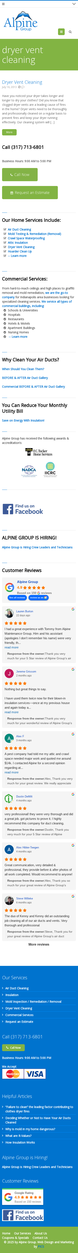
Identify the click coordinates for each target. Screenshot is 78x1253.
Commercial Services (19, 1015)
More (9, 132)
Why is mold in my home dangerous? (30, 1129)
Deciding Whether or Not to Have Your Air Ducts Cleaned (38, 1120)
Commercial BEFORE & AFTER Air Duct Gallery (33, 386)
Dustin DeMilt (24, 796)
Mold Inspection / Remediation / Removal (33, 1001)
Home (6, 1233)
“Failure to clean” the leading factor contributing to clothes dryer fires (39, 1109)
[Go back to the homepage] (20, 21)
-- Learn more (17, 256)
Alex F (20, 736)
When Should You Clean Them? (23, 369)
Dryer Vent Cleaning (22, 82)
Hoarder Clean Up (20, 251)
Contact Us (40, 1238)
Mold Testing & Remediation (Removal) (34, 234)
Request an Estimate (32, 192)
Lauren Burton (24, 611)
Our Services (22, 1233)
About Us (41, 1233)
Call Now (21, 174)
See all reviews (17, 597)
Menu (64, 32)
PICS (41, 1246)
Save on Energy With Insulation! (23, 420)
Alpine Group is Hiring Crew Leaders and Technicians (37, 547)
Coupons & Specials (15, 1238)
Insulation (12, 995)
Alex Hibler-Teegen (27, 847)
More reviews (38, 944)
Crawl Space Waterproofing (26, 238)
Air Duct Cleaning (19, 229)
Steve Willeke (24, 898)
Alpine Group (27, 582)
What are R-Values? (18, 1136)
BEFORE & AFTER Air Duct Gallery (25, 378)
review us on (36, 597)
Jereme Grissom (26, 671)
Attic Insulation (18, 242)
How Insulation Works (20, 1142)
